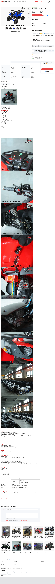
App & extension (44, 4)
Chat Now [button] (49, 15)
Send (7, 520)
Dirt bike (2, 561)
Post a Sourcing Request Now (23, 520)
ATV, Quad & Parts (12, 5)
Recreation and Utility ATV (18, 5)
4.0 (44, 63)
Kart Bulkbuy (9, 573)
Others (15, 564)
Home (1, 5)
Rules (53, 4)
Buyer (35, 4)
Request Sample (47, 17)
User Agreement (32, 580)
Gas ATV (15, 562)
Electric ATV (29, 562)
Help (39, 4)
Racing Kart (42, 561)
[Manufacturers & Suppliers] (5, 1)
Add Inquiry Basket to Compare (15, 31)
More (1, 575)
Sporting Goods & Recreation (6, 5)
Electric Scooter (43, 562)
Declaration (36, 580)
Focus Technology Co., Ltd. (22, 580)
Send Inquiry (37, 15)
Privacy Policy (39, 580)
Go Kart (2, 562)
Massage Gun (2, 564)
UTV (28, 561)
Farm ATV (15, 561)
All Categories (3, 4)
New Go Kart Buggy (3, 573)
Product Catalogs (12, 559)
